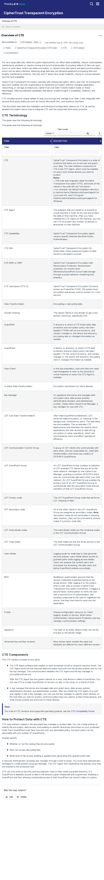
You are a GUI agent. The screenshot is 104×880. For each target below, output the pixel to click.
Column (49, 133)
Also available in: (9, 42)
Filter (6, 147)
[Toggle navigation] (97, 4)
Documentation (12, 53)
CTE (65, 48)
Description (60, 141)
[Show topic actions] (100, 35)
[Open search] (91, 4)
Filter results (63, 129)
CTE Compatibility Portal (82, 711)
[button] (52, 26)
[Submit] (87, 133)
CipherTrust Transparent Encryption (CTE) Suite (37, 48)
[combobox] (30, 42)
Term (6, 141)
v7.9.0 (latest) (78, 48)
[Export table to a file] (99, 133)
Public (8, 48)
